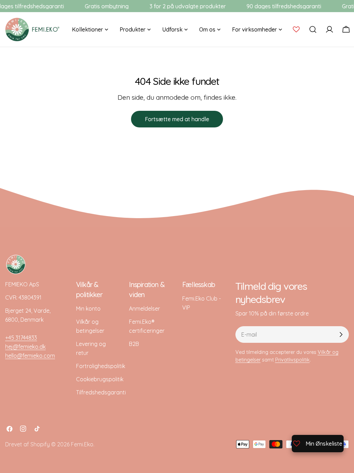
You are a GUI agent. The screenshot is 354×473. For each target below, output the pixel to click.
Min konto (88, 308)
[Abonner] (341, 334)
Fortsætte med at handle (177, 119)
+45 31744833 (21, 337)
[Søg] (313, 29)
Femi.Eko (82, 444)
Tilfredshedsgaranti (101, 392)
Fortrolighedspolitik (100, 366)
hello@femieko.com (30, 355)
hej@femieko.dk (25, 346)
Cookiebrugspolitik (99, 379)
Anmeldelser (144, 308)
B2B (134, 343)
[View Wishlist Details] (296, 29)
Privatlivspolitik (292, 360)
